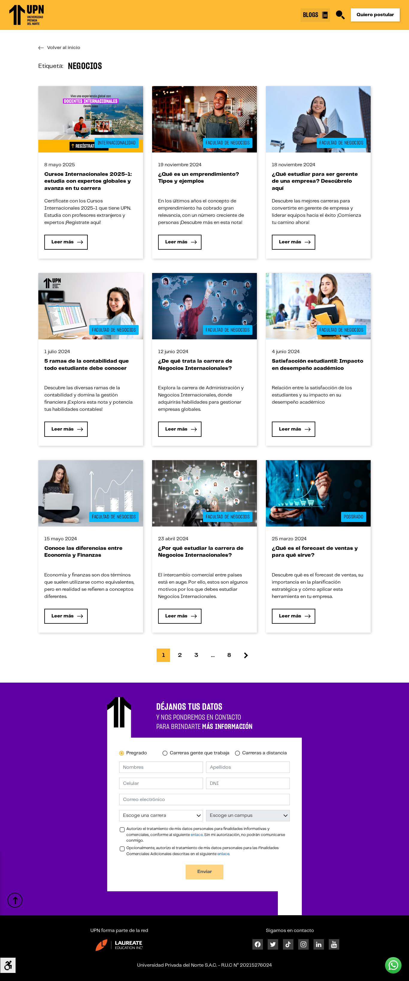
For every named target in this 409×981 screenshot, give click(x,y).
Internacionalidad (117, 143)
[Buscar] (340, 14)
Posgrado (353, 517)
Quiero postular (375, 15)
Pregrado (136, 753)
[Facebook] (257, 944)
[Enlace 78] (119, 945)
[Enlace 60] (204, 493)
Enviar (204, 871)
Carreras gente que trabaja (199, 753)
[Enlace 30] (204, 119)
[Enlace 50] (318, 306)
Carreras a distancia (264, 753)
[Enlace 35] (318, 119)
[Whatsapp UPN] (393, 965)
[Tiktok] (288, 944)
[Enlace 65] (318, 493)
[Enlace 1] (26, 15)
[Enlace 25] (90, 119)
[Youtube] (334, 944)
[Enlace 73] (245, 655)
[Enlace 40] (90, 306)
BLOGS (311, 15)
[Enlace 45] (204, 306)
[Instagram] (303, 944)
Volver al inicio (63, 47)
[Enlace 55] (90, 493)
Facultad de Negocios (227, 143)
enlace (197, 835)
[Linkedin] (318, 944)
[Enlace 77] (14, 900)
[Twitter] (273, 944)
